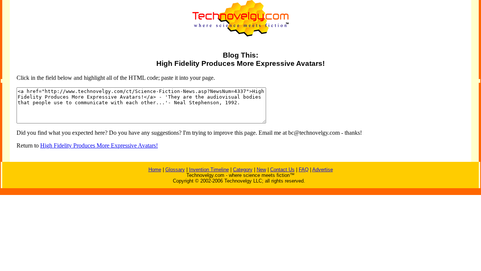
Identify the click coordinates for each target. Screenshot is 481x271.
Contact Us (282, 169)
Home (154, 169)
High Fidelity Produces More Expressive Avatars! (99, 145)
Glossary (175, 169)
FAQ (304, 169)
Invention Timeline (209, 169)
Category (243, 169)
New (261, 169)
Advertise (322, 169)
